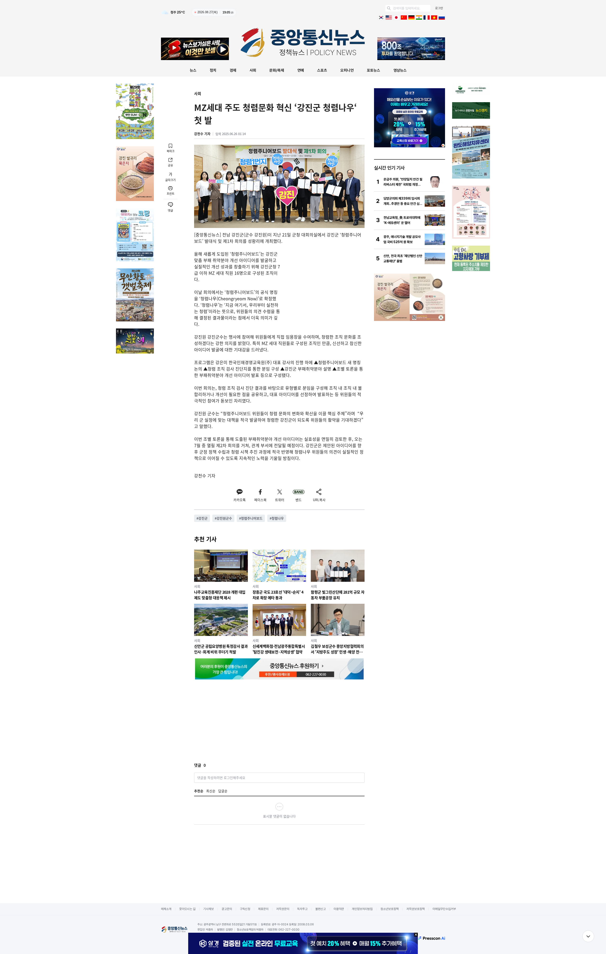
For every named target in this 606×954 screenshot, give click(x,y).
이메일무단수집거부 (444, 909)
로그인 (439, 8)
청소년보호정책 (389, 909)
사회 (253, 70)
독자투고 (302, 909)
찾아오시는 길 (187, 909)
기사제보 (208, 909)
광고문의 (227, 909)
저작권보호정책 (415, 909)
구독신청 (245, 909)
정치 (213, 70)
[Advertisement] (325, 284)
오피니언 (347, 70)
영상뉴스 (400, 70)
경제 (233, 70)
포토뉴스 (373, 70)
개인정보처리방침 (362, 909)
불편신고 (320, 909)
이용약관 (339, 909)
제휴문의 (263, 909)
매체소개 (166, 909)
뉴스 (193, 70)
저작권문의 (282, 909)
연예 (300, 70)
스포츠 (322, 70)
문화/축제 (276, 70)
